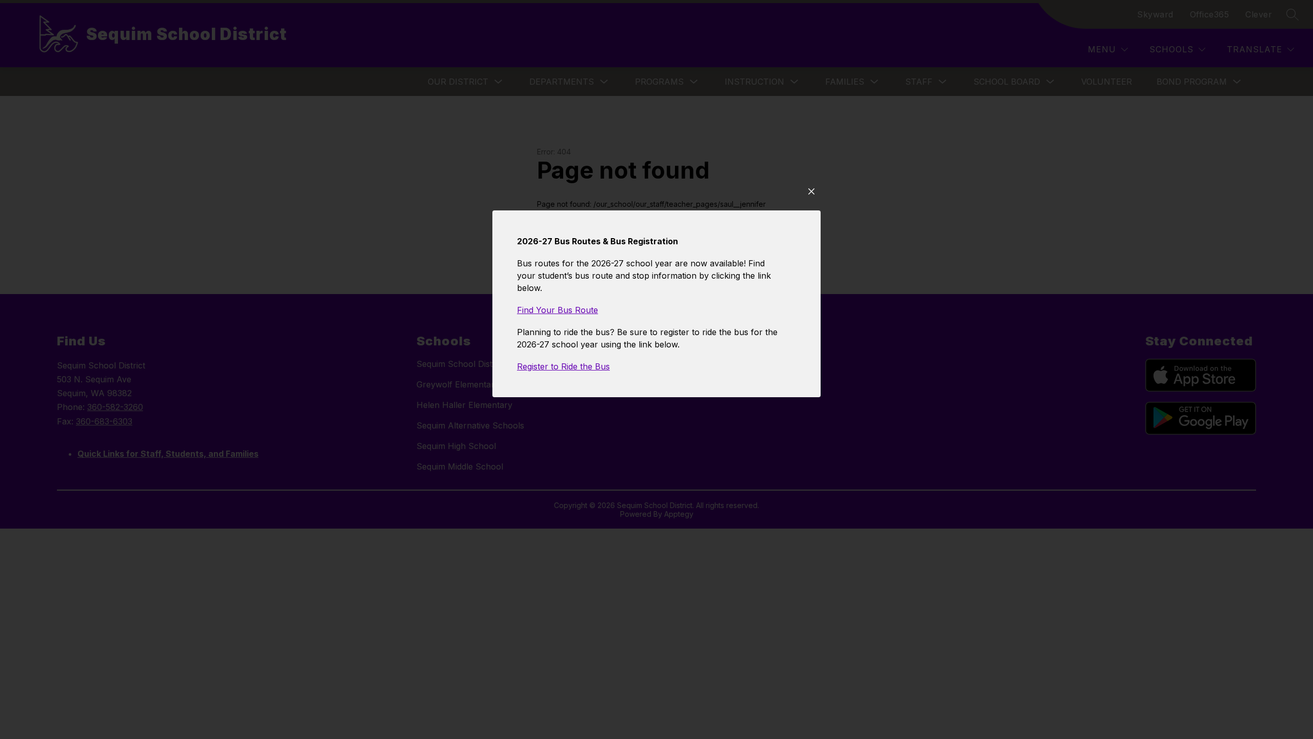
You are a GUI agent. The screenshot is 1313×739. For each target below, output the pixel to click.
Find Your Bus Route (557, 310)
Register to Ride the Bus (563, 366)
